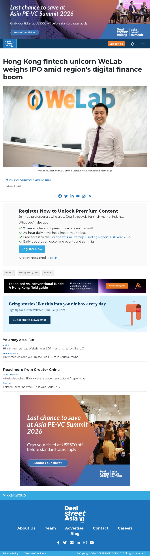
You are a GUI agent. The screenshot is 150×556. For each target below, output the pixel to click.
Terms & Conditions (35, 553)
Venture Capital (10, 353)
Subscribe (116, 44)
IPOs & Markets (10, 374)
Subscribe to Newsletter (29, 320)
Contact (100, 528)
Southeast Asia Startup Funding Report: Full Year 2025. (91, 237)
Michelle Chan (13, 180)
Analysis (7, 383)
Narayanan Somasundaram (36, 180)
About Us (26, 528)
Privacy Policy (10, 553)
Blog (75, 534)
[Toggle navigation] (143, 44)
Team (50, 528)
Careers (125, 528)
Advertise (74, 528)
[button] (133, 44)
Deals (6, 345)
